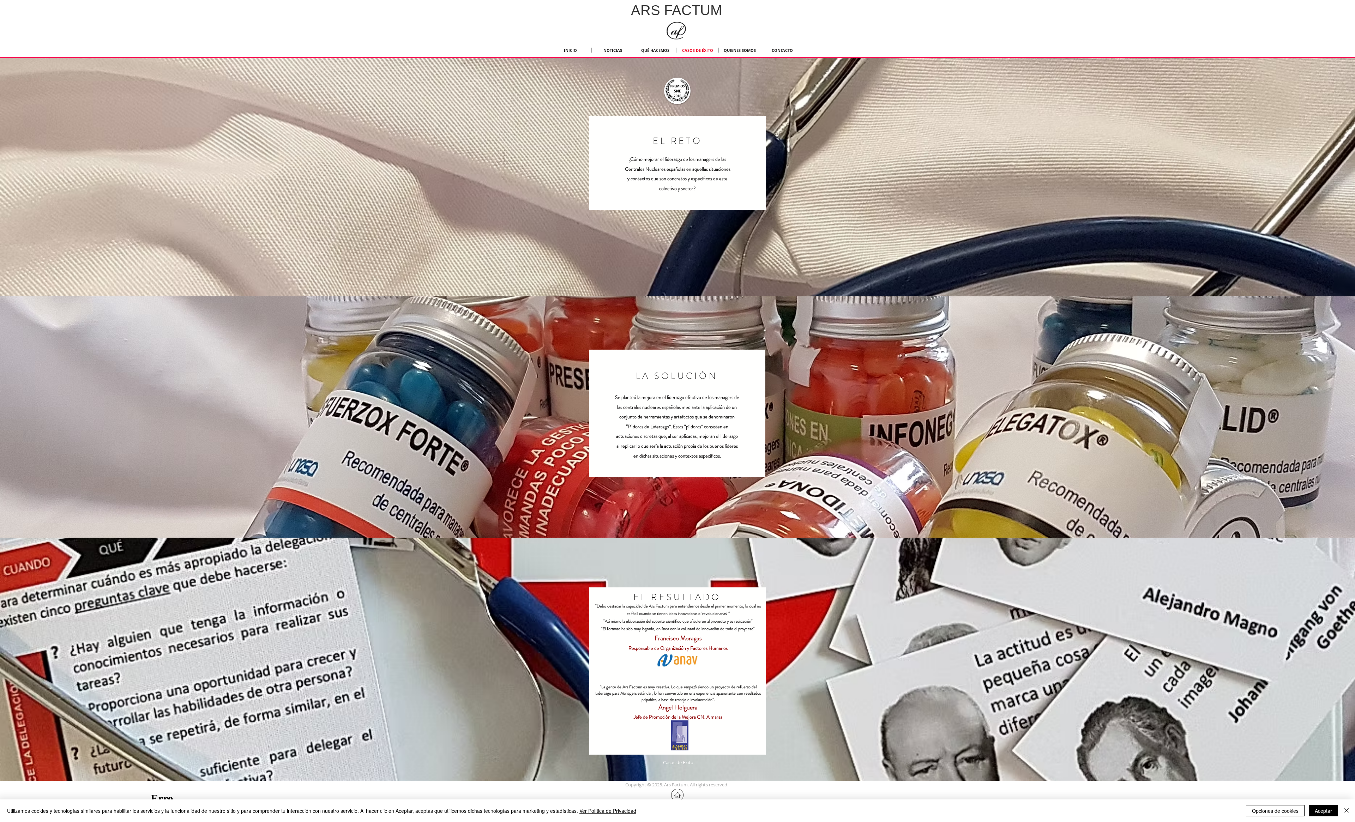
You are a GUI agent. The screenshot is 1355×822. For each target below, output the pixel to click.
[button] (677, 784)
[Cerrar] (1346, 810)
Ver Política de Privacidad (607, 810)
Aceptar (1323, 810)
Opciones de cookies (1275, 810)
